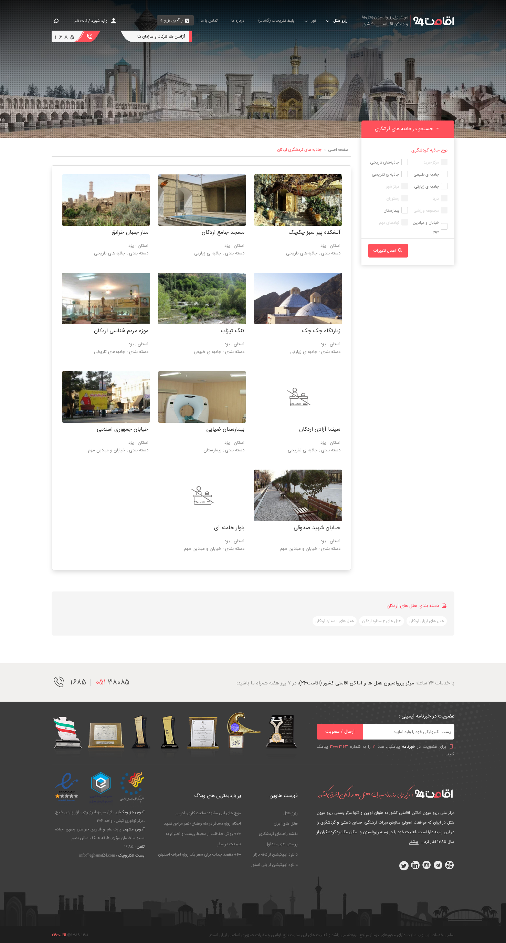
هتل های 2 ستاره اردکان (381, 621)
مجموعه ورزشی (426, 210)
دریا (436, 198)
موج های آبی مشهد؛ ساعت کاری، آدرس (208, 813)
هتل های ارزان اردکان (426, 621)
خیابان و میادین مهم (426, 227)
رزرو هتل (290, 813)
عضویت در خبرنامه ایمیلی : (426, 716)
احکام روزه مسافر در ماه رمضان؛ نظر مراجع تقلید (202, 823)
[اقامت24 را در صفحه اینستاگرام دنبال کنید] (426, 865)
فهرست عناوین (284, 796)
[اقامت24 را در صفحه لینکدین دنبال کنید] (415, 865)
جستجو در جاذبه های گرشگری (404, 129)
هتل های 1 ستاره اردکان (334, 621)
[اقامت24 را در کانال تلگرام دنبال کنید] (438, 865)
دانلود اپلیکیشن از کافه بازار (276, 854)
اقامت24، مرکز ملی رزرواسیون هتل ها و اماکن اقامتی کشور (385, 791)
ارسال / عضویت (340, 731)
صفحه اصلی (338, 149)
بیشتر (413, 841)
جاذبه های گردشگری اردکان (299, 149)
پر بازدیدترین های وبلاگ (217, 796)
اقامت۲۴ (59, 935)
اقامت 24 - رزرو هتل (407, 20)
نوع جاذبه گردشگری (429, 150)
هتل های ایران (286, 823)
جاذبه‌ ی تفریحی (385, 174)
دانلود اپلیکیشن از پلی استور (274, 864)
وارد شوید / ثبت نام (90, 21)
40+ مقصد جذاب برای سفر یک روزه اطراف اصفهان (199, 854)
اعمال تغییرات (385, 250)
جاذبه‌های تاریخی (384, 162)
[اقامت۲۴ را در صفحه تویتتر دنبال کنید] (404, 865)
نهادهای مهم (389, 222)
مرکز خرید (431, 162)
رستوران (392, 198)
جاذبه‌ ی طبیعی (426, 174)
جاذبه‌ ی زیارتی (426, 186)
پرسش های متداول (281, 844)
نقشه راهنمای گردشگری (278, 833)
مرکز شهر (392, 186)
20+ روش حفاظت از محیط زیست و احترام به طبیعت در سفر (203, 839)
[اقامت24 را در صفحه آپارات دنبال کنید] (449, 865)
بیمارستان (391, 210)
